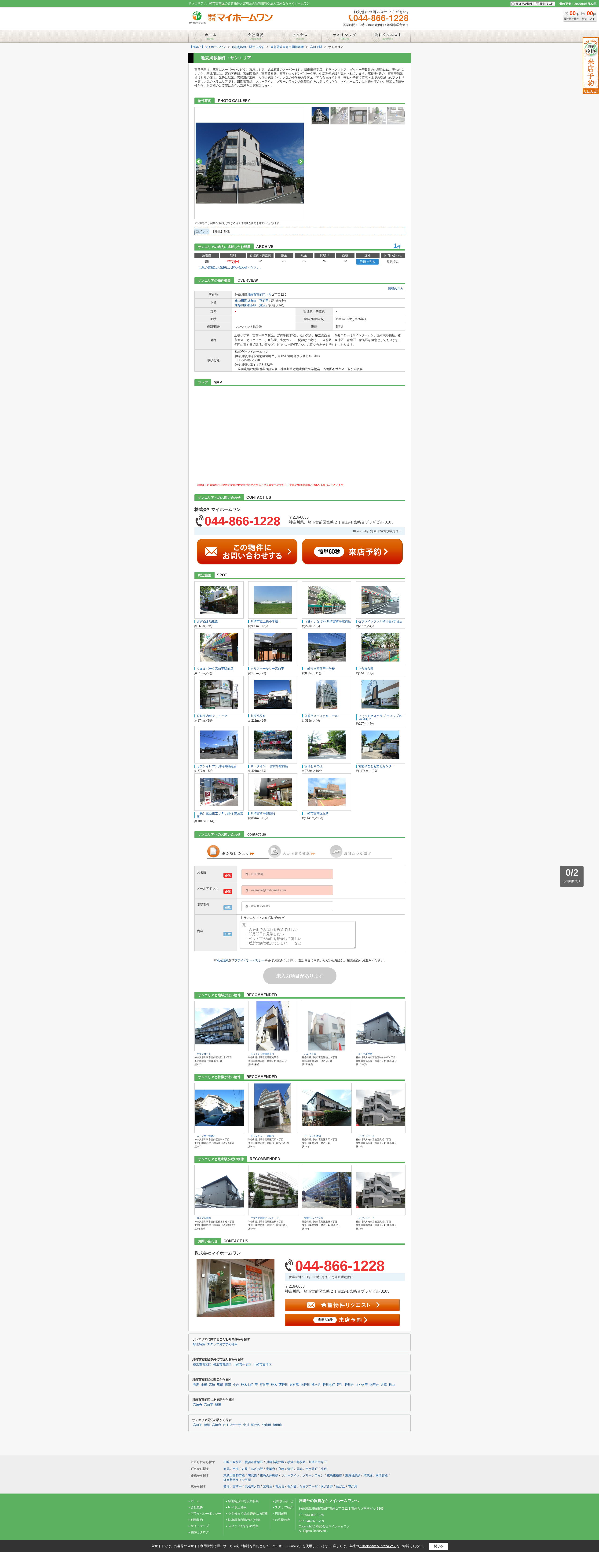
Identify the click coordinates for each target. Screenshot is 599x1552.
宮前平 (263, 300)
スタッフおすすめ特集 (222, 1344)
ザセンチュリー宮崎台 (262, 1136)
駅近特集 (199, 1344)
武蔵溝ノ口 (252, 1486)
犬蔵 (384, 1384)
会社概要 (197, 1507)
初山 (392, 1384)
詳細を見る (367, 261)
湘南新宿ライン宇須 (237, 1480)
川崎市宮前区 (256, 294)
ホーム (195, 1501)
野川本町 (329, 1384)
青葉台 (270, 1469)
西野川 (283, 1384)
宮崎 (212, 1384)
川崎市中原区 (242, 1364)
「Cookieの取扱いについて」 (377, 1546)
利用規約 (222, 960)
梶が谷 (255, 1425)
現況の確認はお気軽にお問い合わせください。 (231, 267)
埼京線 (368, 1475)
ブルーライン (290, 1475)
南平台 (374, 1384)
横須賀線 (382, 1475)
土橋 (204, 1384)
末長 (245, 1469)
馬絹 (220, 1384)
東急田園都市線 (245, 300)
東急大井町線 (269, 1475)
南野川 (305, 1384)
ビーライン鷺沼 (312, 1136)
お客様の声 (282, 1520)
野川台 (349, 1384)
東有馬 (294, 1384)
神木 (274, 1384)
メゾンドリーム (366, 1136)
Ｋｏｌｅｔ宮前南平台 (262, 1054)
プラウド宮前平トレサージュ (266, 1218)
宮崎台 (197, 1405)
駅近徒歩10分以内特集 (243, 1501)
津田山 (277, 1425)
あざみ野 (257, 1469)
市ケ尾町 (312, 1469)
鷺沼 (262, 305)
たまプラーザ (232, 1425)
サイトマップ (200, 1526)
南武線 (252, 1475)
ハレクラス (310, 1054)
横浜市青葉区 (202, 1364)
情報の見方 (395, 288)
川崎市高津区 (262, 1364)
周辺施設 (281, 1513)
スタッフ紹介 (284, 1507)
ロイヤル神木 (365, 1054)
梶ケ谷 (316, 1384)
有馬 (196, 1384)
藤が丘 (340, 1486)
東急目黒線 (352, 1475)
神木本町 (247, 1384)
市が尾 (352, 1486)
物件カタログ (200, 1532)
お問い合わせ (284, 1501)
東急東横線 (334, 1475)
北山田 (266, 1425)
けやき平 (362, 1384)
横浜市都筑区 (222, 1364)
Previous (199, 161)
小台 (268, 294)
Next (300, 161)
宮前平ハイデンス (313, 1218)
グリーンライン (313, 1475)
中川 (246, 1425)
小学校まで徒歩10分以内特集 (248, 1513)
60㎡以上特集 (237, 1507)
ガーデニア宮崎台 (206, 1136)
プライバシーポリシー (249, 960)
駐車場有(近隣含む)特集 (244, 1520)
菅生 (340, 1384)
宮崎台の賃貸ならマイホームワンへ (329, 1501)
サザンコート (204, 1054)
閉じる (438, 1546)
